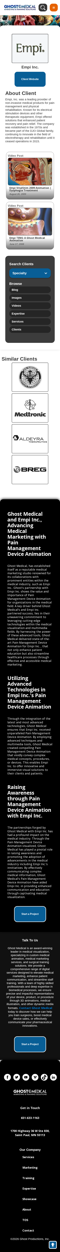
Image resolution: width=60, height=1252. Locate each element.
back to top (54, 1245)
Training (28, 1178)
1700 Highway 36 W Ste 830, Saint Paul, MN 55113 (30, 1133)
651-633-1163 (30, 1118)
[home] (19, 7)
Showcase (29, 1199)
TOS (25, 1220)
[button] (53, 7)
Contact (28, 1230)
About (26, 1209)
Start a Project (30, 914)
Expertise (29, 1188)
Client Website (30, 79)
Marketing (30, 1167)
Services (28, 1157)
